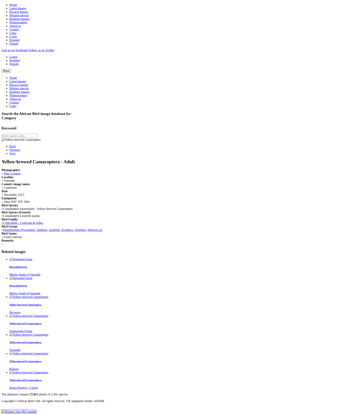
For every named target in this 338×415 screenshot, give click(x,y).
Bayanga (14, 312)
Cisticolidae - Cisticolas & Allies (23, 223)
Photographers (18, 22)
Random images (19, 19)
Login (13, 36)
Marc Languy (12, 173)
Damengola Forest (20, 331)
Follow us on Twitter (41, 50)
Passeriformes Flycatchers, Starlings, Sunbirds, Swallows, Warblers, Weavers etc (52, 230)
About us (15, 26)
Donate (13, 43)
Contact (14, 29)
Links (12, 33)
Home (13, 4)
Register (14, 40)
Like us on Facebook (15, 50)
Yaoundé (14, 350)
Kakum (14, 369)
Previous (14, 150)
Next (12, 153)
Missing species (19, 15)
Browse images (18, 12)
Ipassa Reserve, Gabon (23, 387)
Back (12, 146)
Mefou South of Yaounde (24, 274)
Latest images (17, 8)
